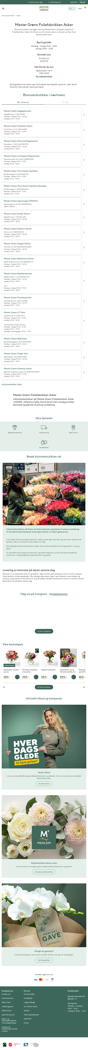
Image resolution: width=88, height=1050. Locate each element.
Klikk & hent (6, 1002)
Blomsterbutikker (8, 15)
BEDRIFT (73, 2)
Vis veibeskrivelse (44, 76)
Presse (26, 1023)
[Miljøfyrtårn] (26, 1044)
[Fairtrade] (4, 1044)
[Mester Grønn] (44, 8)
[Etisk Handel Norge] (34, 1044)
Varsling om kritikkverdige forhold (9, 1028)
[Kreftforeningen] (18, 1044)
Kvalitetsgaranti (55, 2)
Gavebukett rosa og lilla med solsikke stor (67, 671)
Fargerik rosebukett (48, 670)
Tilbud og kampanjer (31, 1015)
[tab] (23, 102)
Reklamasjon (6, 1010)
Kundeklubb (28, 998)
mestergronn (60, 594)
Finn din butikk (29, 994)
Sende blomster (7, 998)
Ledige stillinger (29, 1002)
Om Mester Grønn (30, 1006)
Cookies (5, 1031)
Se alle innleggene (44, 631)
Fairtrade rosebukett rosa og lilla (29, 671)
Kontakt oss (6, 994)
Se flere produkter (44, 687)
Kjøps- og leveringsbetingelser (9, 1020)
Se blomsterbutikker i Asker (12, 384)
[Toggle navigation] (3, 8)
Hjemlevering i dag (35, 2)
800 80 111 (72, 999)
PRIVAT (82, 2)
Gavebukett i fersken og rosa (11, 671)
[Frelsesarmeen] (10, 1044)
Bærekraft (27, 1019)
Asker (18, 15)
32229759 (44, 61)
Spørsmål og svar (8, 1015)
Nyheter (27, 1010)
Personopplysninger (9, 1023)
